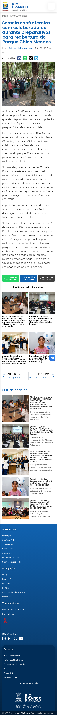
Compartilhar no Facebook (29, 278)
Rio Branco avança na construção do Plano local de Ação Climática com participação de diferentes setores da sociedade (14, 321)
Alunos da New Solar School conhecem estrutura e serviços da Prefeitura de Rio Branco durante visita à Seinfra (14, 360)
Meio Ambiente (18, 15)
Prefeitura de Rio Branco (19, 713)
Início (5, 15)
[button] (19, 58)
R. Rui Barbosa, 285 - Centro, (28, 706)
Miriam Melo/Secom (20, 48)
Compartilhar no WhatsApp (11, 278)
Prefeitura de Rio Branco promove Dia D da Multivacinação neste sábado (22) (41, 359)
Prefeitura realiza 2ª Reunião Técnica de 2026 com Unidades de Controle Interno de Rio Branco (41, 320)
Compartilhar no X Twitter (47, 278)
